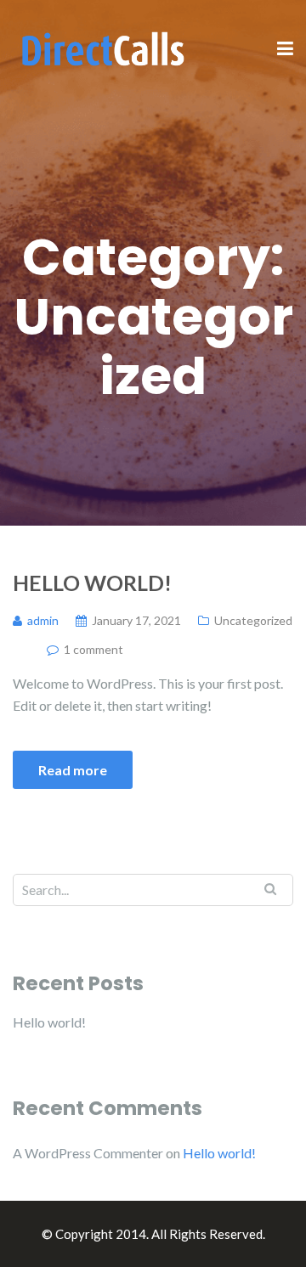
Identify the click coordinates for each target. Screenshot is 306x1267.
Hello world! (92, 582)
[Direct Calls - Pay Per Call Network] (102, 48)
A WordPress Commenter (88, 1153)
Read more (72, 770)
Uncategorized (253, 620)
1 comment (93, 649)
